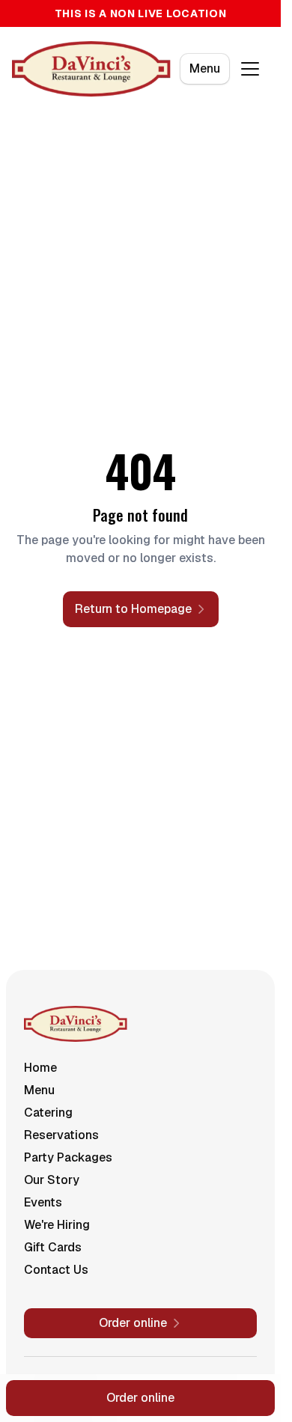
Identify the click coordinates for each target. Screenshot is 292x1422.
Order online (140, 1398)
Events (43, 1202)
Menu (204, 68)
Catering (48, 1112)
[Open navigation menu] (250, 69)
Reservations (61, 1135)
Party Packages (68, 1157)
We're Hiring (57, 1225)
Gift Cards (53, 1247)
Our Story (51, 1180)
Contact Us (56, 1270)
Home (40, 1067)
